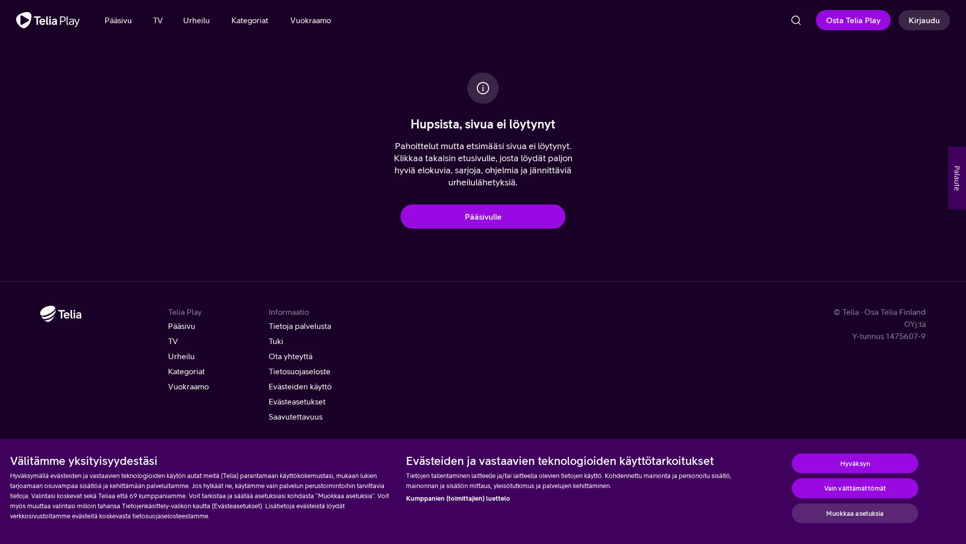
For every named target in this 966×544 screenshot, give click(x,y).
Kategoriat (186, 371)
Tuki (276, 341)
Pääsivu (181, 325)
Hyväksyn (855, 463)
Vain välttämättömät (855, 488)
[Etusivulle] (48, 20)
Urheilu (181, 356)
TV (173, 341)
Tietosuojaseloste (300, 371)
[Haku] (796, 20)
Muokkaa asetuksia (854, 513)
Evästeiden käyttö (300, 386)
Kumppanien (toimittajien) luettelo (458, 498)
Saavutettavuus (296, 416)
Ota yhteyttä (290, 356)
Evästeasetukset (297, 401)
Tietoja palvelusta (300, 325)
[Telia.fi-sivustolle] (61, 314)
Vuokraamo (188, 386)
